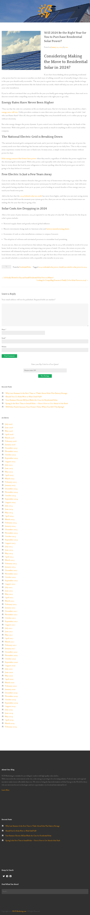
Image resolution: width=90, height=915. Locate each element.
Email (4, 338)
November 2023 (11, 533)
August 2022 (10, 584)
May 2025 (9, 472)
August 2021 (10, 625)
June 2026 (9, 427)
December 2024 (11, 489)
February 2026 (11, 441)
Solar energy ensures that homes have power (19, 158)
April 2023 (9, 557)
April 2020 (9, 679)
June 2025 (9, 468)
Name (4, 330)
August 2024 (10, 502)
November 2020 (11, 655)
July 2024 (9, 506)
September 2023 (11, 540)
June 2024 (9, 509)
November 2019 (11, 696)
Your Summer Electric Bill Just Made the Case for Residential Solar (31, 400)
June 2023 (9, 550)
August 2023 (10, 543)
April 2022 (9, 597)
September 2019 (11, 703)
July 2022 (9, 587)
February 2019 (11, 727)
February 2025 (11, 482)
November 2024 (11, 492)
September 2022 (11, 580)
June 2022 (9, 591)
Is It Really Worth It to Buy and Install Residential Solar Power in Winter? (27, 278)
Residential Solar (25, 267)
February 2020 (11, 686)
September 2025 (11, 458)
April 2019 (9, 720)
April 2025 (9, 475)
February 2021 (11, 645)
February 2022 (11, 604)
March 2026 (9, 438)
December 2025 (11, 448)
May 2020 (9, 676)
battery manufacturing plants (57, 229)
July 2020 (9, 669)
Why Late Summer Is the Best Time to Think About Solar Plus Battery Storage (36, 393)
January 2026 (10, 444)
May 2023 (9, 553)
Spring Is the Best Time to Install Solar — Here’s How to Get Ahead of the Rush (36, 403)
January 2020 (10, 689)
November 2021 (11, 614)
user (66, 47)
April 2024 (9, 516)
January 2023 (10, 567)
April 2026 (9, 434)
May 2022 (9, 594)
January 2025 (10, 485)
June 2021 (9, 631)
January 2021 (10, 648)
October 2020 (10, 659)
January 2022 (10, 608)
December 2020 (11, 652)
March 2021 (9, 642)
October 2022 (10, 577)
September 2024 (11, 499)
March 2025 (9, 478)
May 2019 (9, 716)
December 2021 (11, 611)
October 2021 (10, 618)
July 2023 (9, 546)
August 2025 (10, 461)
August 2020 (10, 665)
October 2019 (10, 699)
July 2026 (9, 424)
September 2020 (11, 662)
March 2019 (9, 723)
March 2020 (9, 682)
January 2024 (10, 526)
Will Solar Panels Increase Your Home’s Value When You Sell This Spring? (34, 407)
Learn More (5, 790)
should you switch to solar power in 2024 (73, 267)
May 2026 (9, 431)
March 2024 (9, 519)
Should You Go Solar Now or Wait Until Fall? (23, 396)
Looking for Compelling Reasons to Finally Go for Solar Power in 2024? (62, 280)
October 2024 (10, 495)
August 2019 (10, 706)
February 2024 (11, 523)
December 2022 (11, 570)
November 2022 (11, 574)
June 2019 (9, 713)
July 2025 (9, 465)
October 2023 (10, 536)
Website (4, 347)
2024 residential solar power (48, 267)
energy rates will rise (10, 112)
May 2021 (9, 635)
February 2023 (11, 563)
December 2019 (11, 693)
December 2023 (11, 529)
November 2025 (11, 451)
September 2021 (11, 621)
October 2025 (10, 455)
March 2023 (9, 560)
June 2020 (9, 672)
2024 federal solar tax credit (31, 196)
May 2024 (9, 512)
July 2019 (9, 710)
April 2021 (9, 638)
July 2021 (9, 628)
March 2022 (9, 601)
